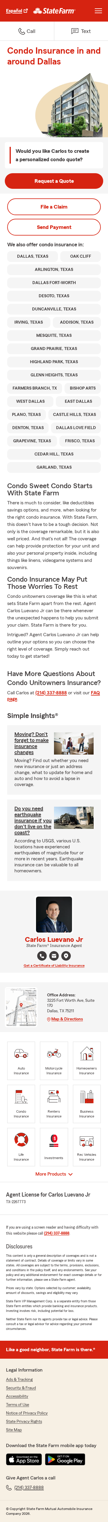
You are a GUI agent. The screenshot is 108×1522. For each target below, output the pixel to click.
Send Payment (54, 227)
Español (14, 10)
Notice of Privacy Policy (27, 1413)
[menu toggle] (98, 11)
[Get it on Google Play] (65, 1459)
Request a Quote (54, 181)
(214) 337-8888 (51, 692)
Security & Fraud (21, 1388)
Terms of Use (17, 1405)
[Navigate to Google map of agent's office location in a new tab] (66, 956)
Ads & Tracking (19, 1380)
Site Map (14, 1430)
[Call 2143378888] (42, 956)
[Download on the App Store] (24, 1459)
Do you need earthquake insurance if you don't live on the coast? (33, 820)
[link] (54, 10)
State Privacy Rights (24, 1422)
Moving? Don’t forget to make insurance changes (31, 743)
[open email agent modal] (54, 956)
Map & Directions (67, 1019)
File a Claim (54, 206)
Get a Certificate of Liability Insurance (54, 965)
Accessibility (17, 1396)
